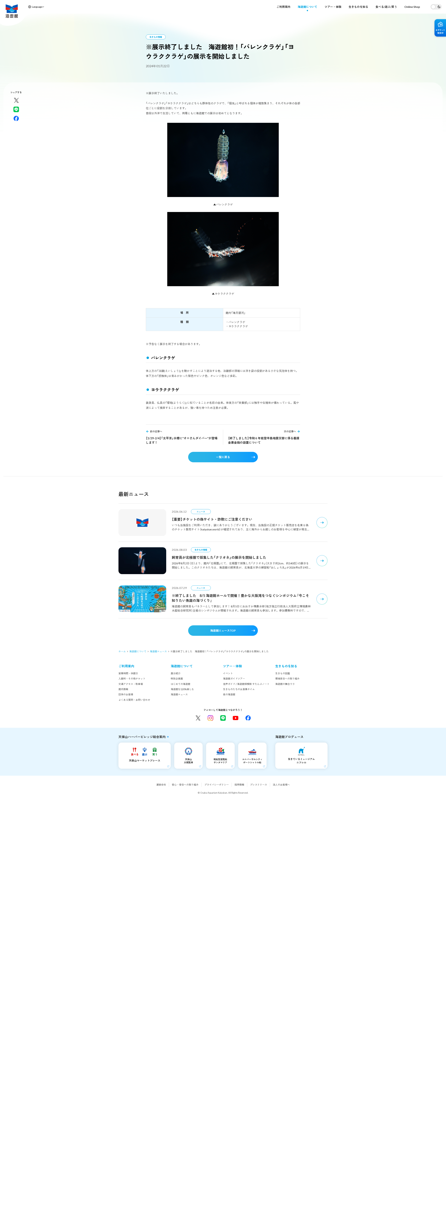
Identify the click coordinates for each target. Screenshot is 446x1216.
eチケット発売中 (440, 28)
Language (37, 6)
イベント (228, 673)
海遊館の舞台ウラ (285, 683)
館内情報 (123, 689)
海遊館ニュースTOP (223, 630)
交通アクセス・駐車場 (130, 683)
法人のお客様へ (281, 784)
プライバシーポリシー (216, 784)
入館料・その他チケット (131, 678)
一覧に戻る (223, 457)
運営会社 (161, 784)
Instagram (210, 718)
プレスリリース (258, 784)
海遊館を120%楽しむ (182, 689)
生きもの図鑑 (282, 673)
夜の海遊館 (229, 694)
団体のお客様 (125, 694)
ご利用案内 (283, 6)
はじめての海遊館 (180, 683)
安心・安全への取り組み (185, 784)
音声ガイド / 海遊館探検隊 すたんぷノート (246, 683)
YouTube (235, 718)
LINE (223, 718)
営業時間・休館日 (128, 673)
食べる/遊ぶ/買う (386, 6)
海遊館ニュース (158, 651)
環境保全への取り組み (287, 678)
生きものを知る (358, 6)
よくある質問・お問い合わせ (134, 699)
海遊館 (12, 11)
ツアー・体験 (333, 6)
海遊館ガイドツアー (234, 678)
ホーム (122, 651)
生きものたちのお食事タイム (239, 689)
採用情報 (239, 784)
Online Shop (412, 6)
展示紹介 (175, 673)
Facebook (248, 718)
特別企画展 (177, 678)
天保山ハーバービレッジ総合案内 (142, 737)
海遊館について (307, 6)
